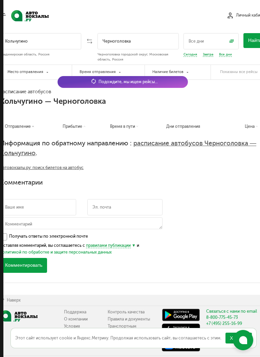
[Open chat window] (243, 340)
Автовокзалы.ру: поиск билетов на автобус (42, 167)
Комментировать (23, 265)
